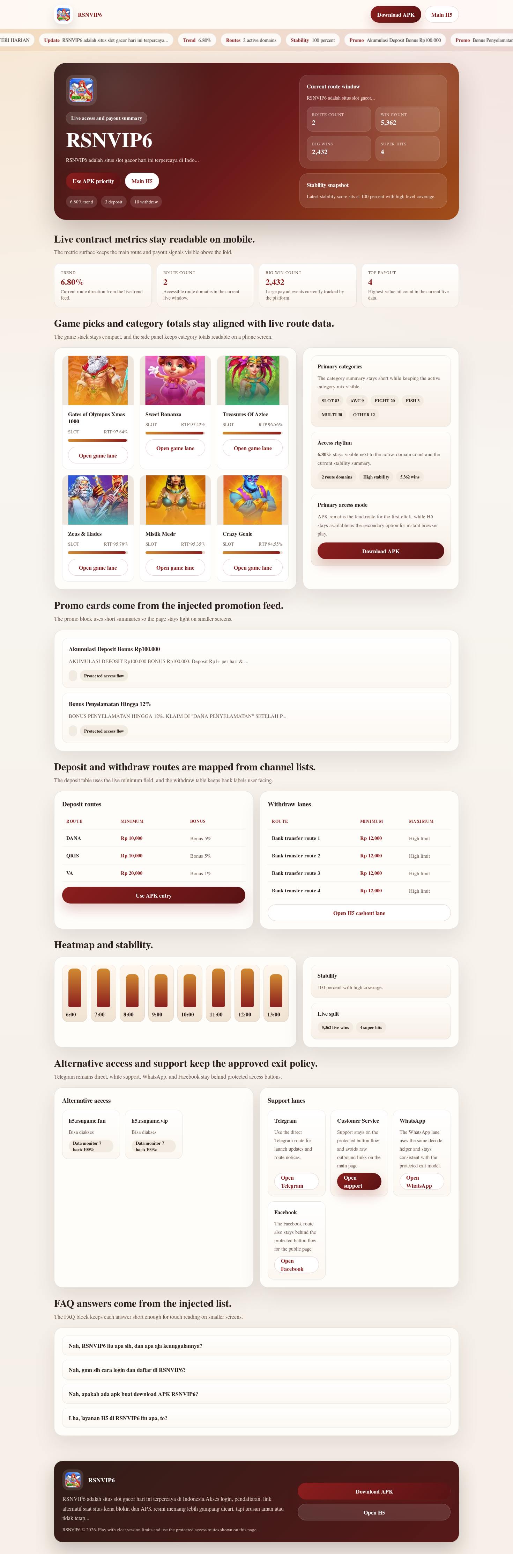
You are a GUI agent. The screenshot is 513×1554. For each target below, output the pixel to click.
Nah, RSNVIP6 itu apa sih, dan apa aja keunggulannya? (135, 1345)
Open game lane (98, 455)
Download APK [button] (396, 14)
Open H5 (374, 1512)
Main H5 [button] (441, 14)
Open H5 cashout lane (359, 913)
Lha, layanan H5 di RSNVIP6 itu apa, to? (118, 1418)
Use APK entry (154, 895)
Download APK (381, 551)
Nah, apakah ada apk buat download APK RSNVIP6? (133, 1394)
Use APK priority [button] (93, 181)
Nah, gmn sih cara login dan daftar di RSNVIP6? (127, 1370)
